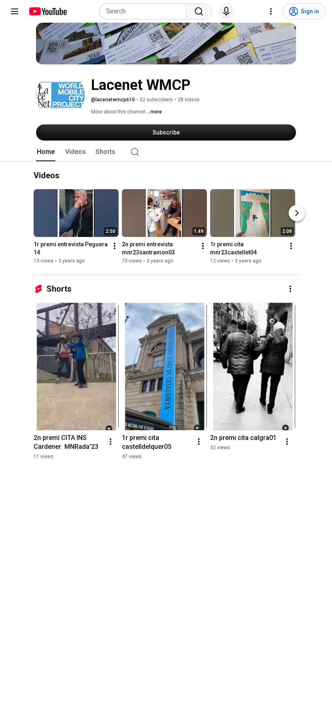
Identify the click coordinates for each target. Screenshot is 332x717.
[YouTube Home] (47, 11)
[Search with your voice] (226, 11)
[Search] (199, 11)
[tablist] (166, 152)
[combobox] (145, 11)
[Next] (297, 213)
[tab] (45, 152)
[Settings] (271, 11)
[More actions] (114, 246)
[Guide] (14, 11)
